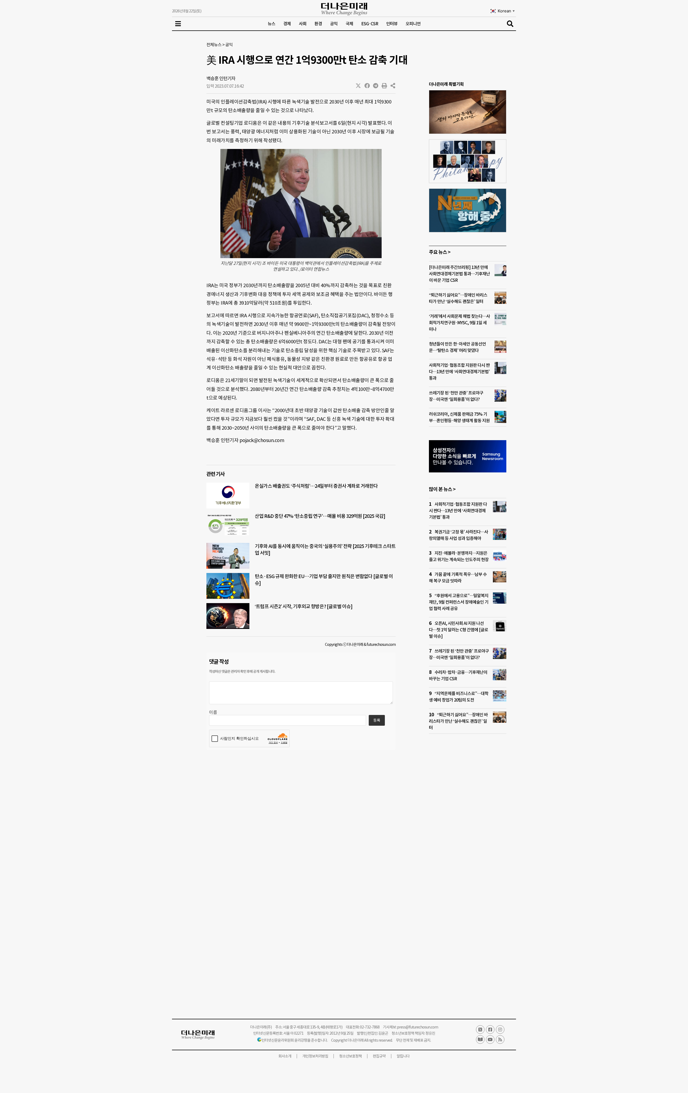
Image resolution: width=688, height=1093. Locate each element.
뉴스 (271, 23)
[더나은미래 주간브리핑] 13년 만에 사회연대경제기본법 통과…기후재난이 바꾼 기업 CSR (459, 274)
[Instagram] (500, 1029)
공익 (334, 23)
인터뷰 (391, 23)
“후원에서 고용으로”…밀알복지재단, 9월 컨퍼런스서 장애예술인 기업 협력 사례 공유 (458, 602)
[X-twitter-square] (480, 1029)
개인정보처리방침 (315, 1056)
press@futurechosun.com (417, 1027)
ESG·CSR (369, 23)
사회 (302, 23)
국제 (349, 23)
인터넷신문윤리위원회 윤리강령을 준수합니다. (294, 1040)
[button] (358, 85)
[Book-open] (480, 1039)
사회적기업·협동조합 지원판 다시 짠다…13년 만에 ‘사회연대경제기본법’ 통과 (459, 371)
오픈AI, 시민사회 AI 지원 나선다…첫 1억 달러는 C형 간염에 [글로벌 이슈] (458, 630)
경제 (287, 23)
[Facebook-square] (490, 1029)
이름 (213, 712)
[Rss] (500, 1039)
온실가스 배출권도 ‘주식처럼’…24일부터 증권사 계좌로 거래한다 (316, 486)
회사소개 (284, 1056)
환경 (318, 23)
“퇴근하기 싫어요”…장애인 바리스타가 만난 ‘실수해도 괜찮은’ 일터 (458, 721)
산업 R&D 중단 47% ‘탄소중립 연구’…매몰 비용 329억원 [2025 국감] (320, 516)
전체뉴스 (213, 44)
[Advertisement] (467, 841)
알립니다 (403, 1056)
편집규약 (379, 1056)
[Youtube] (490, 1039)
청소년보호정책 (350, 1056)
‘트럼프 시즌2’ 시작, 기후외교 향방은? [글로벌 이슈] (303, 606)
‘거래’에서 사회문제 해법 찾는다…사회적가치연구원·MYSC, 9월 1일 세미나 (459, 323)
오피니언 (413, 23)
